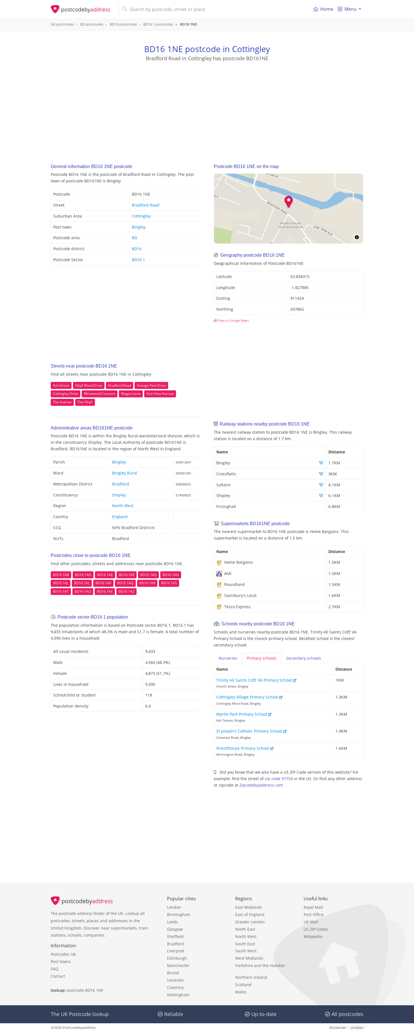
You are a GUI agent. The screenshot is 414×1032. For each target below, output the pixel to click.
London (174, 907)
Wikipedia (313, 936)
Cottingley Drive (65, 393)
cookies (357, 1027)
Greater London (250, 921)
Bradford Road (145, 205)
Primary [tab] (262, 658)
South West (246, 950)
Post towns (61, 961)
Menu (350, 9)
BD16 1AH (171, 574)
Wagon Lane (131, 393)
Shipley (119, 495)
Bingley (139, 227)
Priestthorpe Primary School (243, 748)
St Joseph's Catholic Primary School (249, 731)
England (120, 516)
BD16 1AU (83, 591)
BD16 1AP (103, 583)
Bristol (173, 972)
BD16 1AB (61, 574)
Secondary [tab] (303, 658)
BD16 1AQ (125, 583)
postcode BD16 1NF (85, 990)
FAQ (54, 968)
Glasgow (175, 929)
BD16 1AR (147, 583)
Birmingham (178, 914)
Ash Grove (61, 385)
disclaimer (337, 1027)
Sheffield (175, 936)
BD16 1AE (105, 574)
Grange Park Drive (151, 385)
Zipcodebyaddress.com (261, 785)
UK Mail (311, 921)
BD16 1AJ (60, 583)
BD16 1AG (148, 574)
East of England (249, 914)
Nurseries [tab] (228, 658)
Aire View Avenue (160, 393)
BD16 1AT (61, 591)
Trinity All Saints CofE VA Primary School (254, 680)
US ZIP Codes (316, 929)
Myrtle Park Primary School (242, 714)
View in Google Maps (233, 320)
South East (245, 943)
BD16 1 (138, 259)
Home (326, 9)
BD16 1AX (105, 591)
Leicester (175, 980)
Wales (240, 992)
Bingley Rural (124, 473)
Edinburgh (177, 958)
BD (134, 237)
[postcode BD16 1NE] (82, 9)
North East (245, 929)
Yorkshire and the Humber (260, 965)
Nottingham (178, 994)
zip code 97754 (279, 778)
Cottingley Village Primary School (247, 697)
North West (122, 505)
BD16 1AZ (126, 591)
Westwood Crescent (99, 393)
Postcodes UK (63, 954)
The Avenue (62, 402)
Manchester (178, 965)
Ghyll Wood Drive (88, 385)
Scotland (243, 984)
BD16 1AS (169, 583)
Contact (58, 976)
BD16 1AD (83, 574)
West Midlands (249, 958)
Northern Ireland (251, 977)
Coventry (175, 987)
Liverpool (175, 950)
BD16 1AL (82, 583)
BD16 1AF (126, 574)
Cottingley (141, 216)
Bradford (120, 484)
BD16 (137, 248)
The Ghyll (85, 402)
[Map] (288, 208)
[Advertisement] (207, 107)
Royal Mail (313, 907)
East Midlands (248, 907)
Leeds (172, 921)
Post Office (314, 914)
